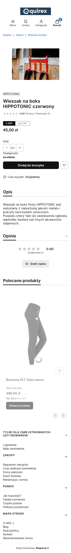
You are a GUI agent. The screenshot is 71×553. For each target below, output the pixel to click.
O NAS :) (8, 523)
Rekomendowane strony (18, 538)
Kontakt (7, 534)
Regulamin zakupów (15, 464)
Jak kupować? (12, 495)
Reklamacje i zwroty (15, 479)
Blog (6, 526)
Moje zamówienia (13, 448)
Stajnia (19, 35)
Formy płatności (13, 472)
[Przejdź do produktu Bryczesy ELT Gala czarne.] (35, 333)
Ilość (6, 141)
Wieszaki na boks (37, 35)
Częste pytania (12, 503)
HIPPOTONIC (11, 93)
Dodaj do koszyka (31, 165)
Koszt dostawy (12, 475)
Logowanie (9, 444)
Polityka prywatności (16, 507)
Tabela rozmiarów (14, 499)
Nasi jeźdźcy (11, 530)
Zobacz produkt (19, 405)
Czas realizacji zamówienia (19, 468)
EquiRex (7, 35)
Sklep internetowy (31, 548)
